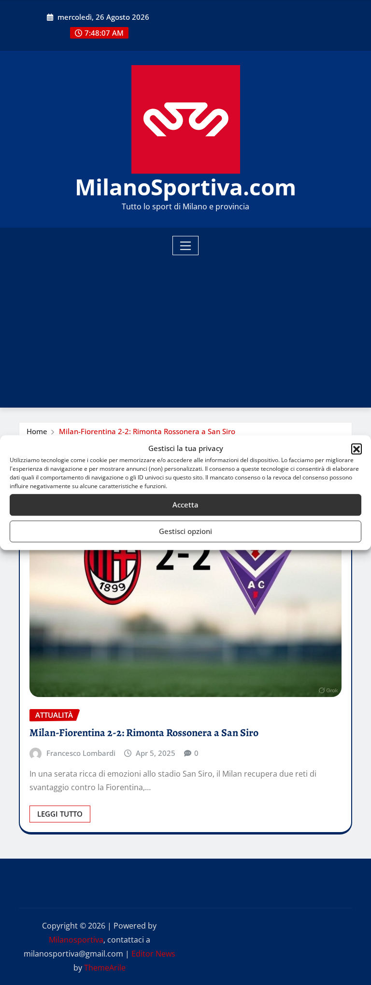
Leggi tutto (60, 814)
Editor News (153, 953)
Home (37, 431)
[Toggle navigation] (185, 245)
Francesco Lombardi (80, 753)
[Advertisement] (189, 328)
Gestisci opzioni (185, 531)
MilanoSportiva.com (185, 187)
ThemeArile (105, 967)
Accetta (185, 504)
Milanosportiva (76, 939)
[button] (356, 448)
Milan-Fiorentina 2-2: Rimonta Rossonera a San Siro (147, 431)
